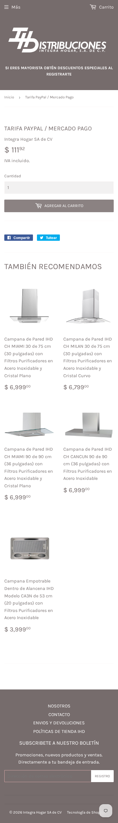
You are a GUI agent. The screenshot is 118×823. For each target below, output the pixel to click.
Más (15, 7)
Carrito (106, 7)
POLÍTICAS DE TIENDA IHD (59, 731)
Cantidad (12, 176)
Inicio (9, 97)
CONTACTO (59, 714)
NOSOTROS (59, 706)
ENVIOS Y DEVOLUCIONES (59, 722)
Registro (102, 776)
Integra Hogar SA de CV (42, 812)
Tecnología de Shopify (85, 812)
